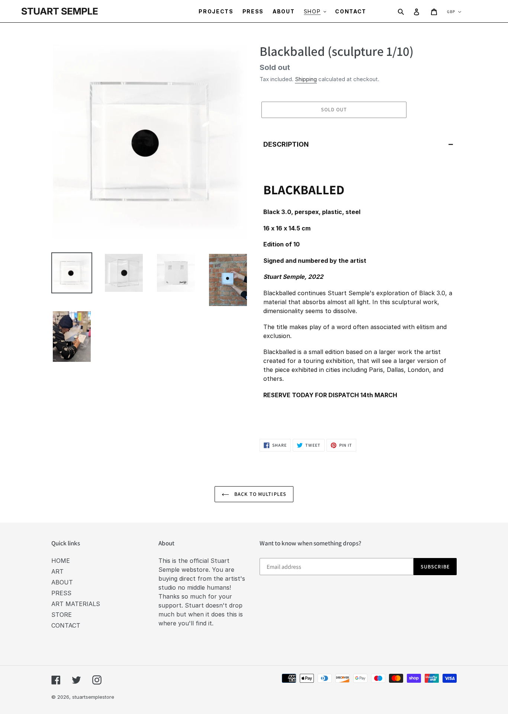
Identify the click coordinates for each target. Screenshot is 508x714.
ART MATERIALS (75, 604)
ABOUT (62, 582)
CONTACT (65, 625)
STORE (61, 614)
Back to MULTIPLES (259, 494)
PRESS (61, 593)
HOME (60, 560)
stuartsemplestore (93, 697)
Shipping (306, 79)
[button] (358, 144)
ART (57, 571)
